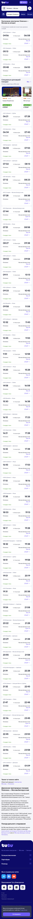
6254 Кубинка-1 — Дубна (9, 556)
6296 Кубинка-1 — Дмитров (10, 762)
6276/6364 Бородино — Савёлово (12, 667)
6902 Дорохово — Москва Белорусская (13, 208)
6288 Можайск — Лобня (9, 746)
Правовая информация (7, 899)
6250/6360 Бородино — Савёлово (12, 541)
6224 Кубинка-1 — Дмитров (10, 414)
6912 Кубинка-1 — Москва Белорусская (13, 715)
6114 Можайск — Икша (9, 64)
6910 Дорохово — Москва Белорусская (13, 651)
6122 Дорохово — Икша (9, 129)
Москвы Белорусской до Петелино (15, 833)
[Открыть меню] (30, 2)
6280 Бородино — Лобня (9, 699)
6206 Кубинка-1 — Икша (9, 366)
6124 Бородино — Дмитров (10, 145)
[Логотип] (5, 2)
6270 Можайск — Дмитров (10, 636)
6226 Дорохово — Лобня (9, 430)
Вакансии (4, 895)
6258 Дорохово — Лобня (9, 572)
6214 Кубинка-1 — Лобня (9, 382)
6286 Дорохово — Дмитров (10, 731)
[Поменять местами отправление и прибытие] (30, 8)
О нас (3, 893)
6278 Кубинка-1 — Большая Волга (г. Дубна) (14, 683)
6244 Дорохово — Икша (9, 509)
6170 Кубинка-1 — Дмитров (10, 319)
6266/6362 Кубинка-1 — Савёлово (12, 604)
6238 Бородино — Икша (9, 493)
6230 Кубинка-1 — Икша (9, 461)
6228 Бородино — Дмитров (10, 446)
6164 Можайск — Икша (9, 303)
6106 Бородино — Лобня (9, 48)
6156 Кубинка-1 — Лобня (9, 287)
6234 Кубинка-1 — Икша (9, 477)
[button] (3, 876)
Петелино (5, 39)
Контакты (4, 897)
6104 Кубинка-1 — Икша (9, 32)
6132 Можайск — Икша (9, 224)
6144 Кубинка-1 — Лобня (9, 255)
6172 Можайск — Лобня (9, 335)
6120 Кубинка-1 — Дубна (9, 113)
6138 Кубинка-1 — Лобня (9, 240)
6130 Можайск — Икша (9, 176)
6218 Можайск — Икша (9, 398)
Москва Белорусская (24, 39)
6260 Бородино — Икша (9, 588)
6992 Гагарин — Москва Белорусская (13, 192)
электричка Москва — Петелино (11, 783)
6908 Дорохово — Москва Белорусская (13, 620)
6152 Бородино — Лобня (9, 271)
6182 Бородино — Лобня (9, 350)
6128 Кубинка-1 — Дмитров (10, 160)
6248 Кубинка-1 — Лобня (9, 525)
